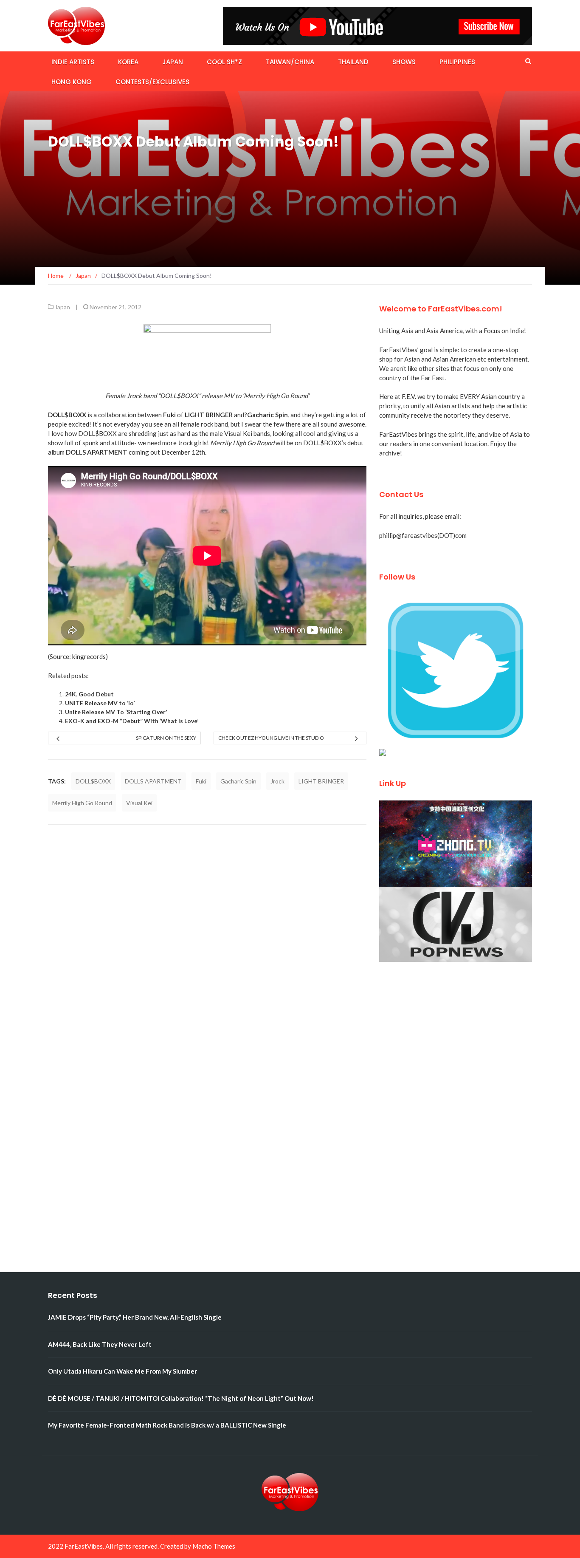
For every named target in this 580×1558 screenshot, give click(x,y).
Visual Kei (139, 802)
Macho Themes (213, 1546)
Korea (128, 61)
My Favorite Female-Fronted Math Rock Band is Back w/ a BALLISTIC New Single (167, 1425)
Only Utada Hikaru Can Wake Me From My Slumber (122, 1371)
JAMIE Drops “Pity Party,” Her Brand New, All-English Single (135, 1317)
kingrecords (89, 656)
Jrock (277, 781)
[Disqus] (207, 943)
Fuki (201, 781)
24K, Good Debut (89, 694)
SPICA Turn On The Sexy (166, 738)
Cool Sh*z (224, 61)
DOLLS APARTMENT (153, 781)
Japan (172, 61)
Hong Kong (71, 81)
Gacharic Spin (238, 781)
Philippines (457, 61)
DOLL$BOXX (93, 781)
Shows (404, 61)
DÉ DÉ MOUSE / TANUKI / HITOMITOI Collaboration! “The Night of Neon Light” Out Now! (181, 1398)
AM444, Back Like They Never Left (100, 1344)
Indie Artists (72, 61)
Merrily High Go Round (82, 802)
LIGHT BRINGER (321, 781)
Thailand (353, 61)
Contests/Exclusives (152, 81)
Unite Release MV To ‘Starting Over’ (116, 711)
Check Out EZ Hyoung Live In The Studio (271, 738)
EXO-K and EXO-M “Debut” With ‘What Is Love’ (131, 720)
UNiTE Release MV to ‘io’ (100, 703)
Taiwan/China (290, 61)
